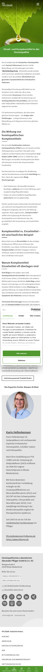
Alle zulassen (21, 353)
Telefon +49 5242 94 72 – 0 (11, 576)
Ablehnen (21, 360)
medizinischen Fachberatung (19, 522)
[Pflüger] (6, 4)
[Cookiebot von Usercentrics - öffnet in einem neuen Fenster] (30, 309)
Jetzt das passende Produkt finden (18, 378)
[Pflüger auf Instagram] (12, 597)
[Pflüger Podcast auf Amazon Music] (19, 604)
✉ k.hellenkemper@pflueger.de (20, 536)
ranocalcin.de (19, 615)
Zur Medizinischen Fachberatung (17, 586)
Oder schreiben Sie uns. (11, 580)
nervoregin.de (7, 615)
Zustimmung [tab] (8, 316)
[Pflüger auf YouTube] (19, 597)
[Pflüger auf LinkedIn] (26, 597)
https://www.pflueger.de (17, 539)
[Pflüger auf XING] (33, 597)
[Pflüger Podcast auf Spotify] (4, 604)
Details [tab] (21, 316)
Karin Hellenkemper (18, 432)
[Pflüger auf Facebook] (4, 597)
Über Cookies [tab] (35, 316)
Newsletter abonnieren (13, 590)
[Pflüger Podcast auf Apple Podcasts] (12, 604)
